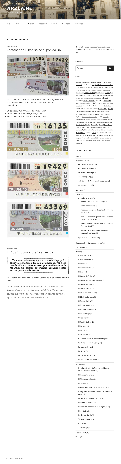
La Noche (82, 351)
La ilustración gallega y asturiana (90, 398)
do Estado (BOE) (84, 177)
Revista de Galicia (85, 415)
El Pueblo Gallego (84, 322)
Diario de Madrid (84, 259)
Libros (78, 195)
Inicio (9, 24)
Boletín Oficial (81, 161)
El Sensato (82, 383)
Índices (18, 24)
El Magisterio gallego (86, 379)
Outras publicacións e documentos (89, 243)
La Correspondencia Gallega (89, 343)
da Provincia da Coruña (87, 164)
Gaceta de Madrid (85, 185)
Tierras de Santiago (85, 419)
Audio (78, 156)
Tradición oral (81, 433)
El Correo (81, 272)
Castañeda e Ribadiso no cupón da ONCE (36, 50)
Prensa (78, 252)
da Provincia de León (86, 168)
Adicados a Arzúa (85, 198)
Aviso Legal (79, 24)
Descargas (65, 24)
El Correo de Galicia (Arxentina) (90, 280)
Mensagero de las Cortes (87, 360)
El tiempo (81, 330)
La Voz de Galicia (84, 355)
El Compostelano (84, 268)
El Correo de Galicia (85, 276)
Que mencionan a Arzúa (87, 238)
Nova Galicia (83, 411)
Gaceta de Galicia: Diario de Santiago (92, 339)
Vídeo (78, 437)
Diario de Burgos (84, 255)
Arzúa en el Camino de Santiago (93, 201)
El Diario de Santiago (86, 297)
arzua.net (21, 8)
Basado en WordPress (14, 458)
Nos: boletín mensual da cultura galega (92, 407)
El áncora (81, 264)
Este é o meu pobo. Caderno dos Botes (92, 387)
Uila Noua (82, 423)
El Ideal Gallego (84, 314)
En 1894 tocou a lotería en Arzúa (30, 252)
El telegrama (83, 326)
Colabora (31, 24)
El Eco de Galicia (84, 301)
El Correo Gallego (84, 289)
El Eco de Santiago (85, 305)
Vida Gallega (83, 428)
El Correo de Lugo (85, 284)
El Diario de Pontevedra (87, 293)
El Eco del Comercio (85, 309)
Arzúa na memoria (88, 206)
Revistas (79, 365)
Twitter (54, 24)
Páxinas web (80, 247)
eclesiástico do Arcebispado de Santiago (93, 181)
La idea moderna (84, 347)
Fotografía (79, 190)
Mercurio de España (85, 403)
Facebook (43, 24)
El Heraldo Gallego (85, 375)
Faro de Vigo (83, 334)
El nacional (82, 318)
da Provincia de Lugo (86, 173)
